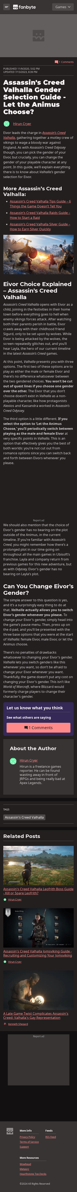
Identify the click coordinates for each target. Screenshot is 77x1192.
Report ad (38, 520)
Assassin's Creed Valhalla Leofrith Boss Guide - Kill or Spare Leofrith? (38, 891)
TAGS (6, 809)
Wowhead (25, 1164)
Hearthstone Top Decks (33, 1174)
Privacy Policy (27, 1137)
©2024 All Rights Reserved (35, 1183)
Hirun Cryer (22, 124)
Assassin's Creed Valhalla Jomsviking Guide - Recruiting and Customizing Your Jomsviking (37, 953)
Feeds (49, 1130)
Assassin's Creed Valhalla (24, 817)
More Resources (29, 1158)
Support (24, 1147)
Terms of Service (29, 1142)
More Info (26, 1130)
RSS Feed (50, 1137)
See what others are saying (29, 717)
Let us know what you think (35, 708)
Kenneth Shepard (18, 1024)
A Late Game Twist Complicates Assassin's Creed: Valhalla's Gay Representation (35, 1016)
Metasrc (24, 1169)
